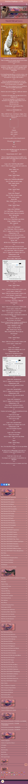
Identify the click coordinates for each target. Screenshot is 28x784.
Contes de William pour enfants (8, 710)
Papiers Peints (4, 584)
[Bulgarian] (16, 775)
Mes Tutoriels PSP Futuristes (8, 522)
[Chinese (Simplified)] (2, 777)
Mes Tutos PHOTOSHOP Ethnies (9, 536)
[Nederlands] (19, 772)
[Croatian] (24, 775)
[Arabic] (12, 772)
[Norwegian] (9, 775)
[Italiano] (14, 772)
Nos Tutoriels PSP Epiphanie (8, 646)
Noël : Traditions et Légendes (8, 685)
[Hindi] (12, 775)
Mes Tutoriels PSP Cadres (7, 527)
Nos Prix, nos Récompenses (7, 618)
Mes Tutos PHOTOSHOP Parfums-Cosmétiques (12, 541)
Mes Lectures (4, 754)
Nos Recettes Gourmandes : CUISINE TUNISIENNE (10, 724)
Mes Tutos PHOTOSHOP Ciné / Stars (10, 539)
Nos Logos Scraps (5, 756)
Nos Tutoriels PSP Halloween (8, 634)
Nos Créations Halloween (7, 690)
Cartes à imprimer (5, 740)
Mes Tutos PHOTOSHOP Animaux (9, 534)
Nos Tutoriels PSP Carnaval (8, 657)
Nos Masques (4, 564)
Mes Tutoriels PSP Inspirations (8, 497)
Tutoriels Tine (4, 588)
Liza (16, 97)
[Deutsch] (16, 772)
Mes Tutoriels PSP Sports (7, 518)
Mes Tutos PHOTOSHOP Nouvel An (9, 678)
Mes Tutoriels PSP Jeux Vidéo (8, 511)
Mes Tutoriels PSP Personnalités (9, 509)
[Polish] (7, 775)
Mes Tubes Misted (5, 555)
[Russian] (24, 772)
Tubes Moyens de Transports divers (9, 557)
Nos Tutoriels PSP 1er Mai (7, 662)
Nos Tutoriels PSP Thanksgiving (9, 636)
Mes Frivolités (4, 749)
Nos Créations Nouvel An (7, 697)
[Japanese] (9, 772)
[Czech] (21, 775)
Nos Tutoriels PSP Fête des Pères (9, 666)
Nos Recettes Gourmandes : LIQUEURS (10, 729)
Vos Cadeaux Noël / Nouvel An (8, 611)
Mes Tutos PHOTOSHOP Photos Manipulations (12, 550)
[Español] (7, 772)
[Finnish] (14, 775)
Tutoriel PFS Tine (5, 591)
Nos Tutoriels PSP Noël (7, 641)
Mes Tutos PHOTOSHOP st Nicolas (9, 673)
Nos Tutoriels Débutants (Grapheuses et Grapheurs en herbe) (13, 578)
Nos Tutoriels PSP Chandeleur (8, 650)
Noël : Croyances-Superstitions (8, 687)
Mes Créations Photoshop (7, 562)
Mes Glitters (4, 602)
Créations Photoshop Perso (7, 604)
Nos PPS (3, 747)
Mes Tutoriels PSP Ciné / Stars (8, 506)
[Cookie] (2, 781)
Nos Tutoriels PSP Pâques (7, 659)
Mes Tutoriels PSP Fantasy (7, 516)
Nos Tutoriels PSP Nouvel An (8, 643)
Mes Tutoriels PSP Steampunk (8, 525)
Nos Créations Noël (5, 694)
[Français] (2, 772)
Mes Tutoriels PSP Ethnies (7, 504)
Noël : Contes (4, 683)
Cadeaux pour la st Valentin (7, 614)
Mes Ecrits (3, 752)
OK (26, 764)
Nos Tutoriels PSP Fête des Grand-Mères (11, 655)
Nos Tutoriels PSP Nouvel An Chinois (10, 648)
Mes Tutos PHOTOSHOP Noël (8, 676)
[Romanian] (4, 775)
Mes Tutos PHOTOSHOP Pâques (9, 680)
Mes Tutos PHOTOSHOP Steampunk (10, 546)
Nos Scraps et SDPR (6, 607)
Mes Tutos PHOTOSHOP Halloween (9, 669)
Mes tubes (3, 581)
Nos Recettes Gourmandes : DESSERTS (10, 727)
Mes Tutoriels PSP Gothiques (8, 520)
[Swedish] (2, 775)
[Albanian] (4, 777)
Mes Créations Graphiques (7, 560)
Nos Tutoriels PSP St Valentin (8, 653)
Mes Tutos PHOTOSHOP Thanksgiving (10, 671)
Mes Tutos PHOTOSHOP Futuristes (9, 543)
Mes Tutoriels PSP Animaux (8, 502)
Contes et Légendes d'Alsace (8, 742)
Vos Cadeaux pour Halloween (8, 609)
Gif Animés (3, 745)
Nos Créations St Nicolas (7, 692)
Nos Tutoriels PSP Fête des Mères (9, 664)
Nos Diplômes (4, 600)
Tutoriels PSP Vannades (7, 595)
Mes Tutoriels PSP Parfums (7, 513)
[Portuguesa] (21, 772)
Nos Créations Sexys (6, 598)
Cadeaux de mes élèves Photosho (8, 567)
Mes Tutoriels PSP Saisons (7, 499)
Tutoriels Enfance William (7, 708)
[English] (4, 772)
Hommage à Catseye (6, 621)
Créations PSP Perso (6, 586)
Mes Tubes (3, 553)
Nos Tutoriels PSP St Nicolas (8, 639)
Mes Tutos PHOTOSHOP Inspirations (10, 529)
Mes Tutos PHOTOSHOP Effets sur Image (11, 548)
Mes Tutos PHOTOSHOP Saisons (9, 532)
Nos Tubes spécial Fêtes (7, 632)
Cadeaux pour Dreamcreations (8, 616)
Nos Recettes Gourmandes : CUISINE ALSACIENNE (13, 721)
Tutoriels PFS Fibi (5, 593)
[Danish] (19, 775)
